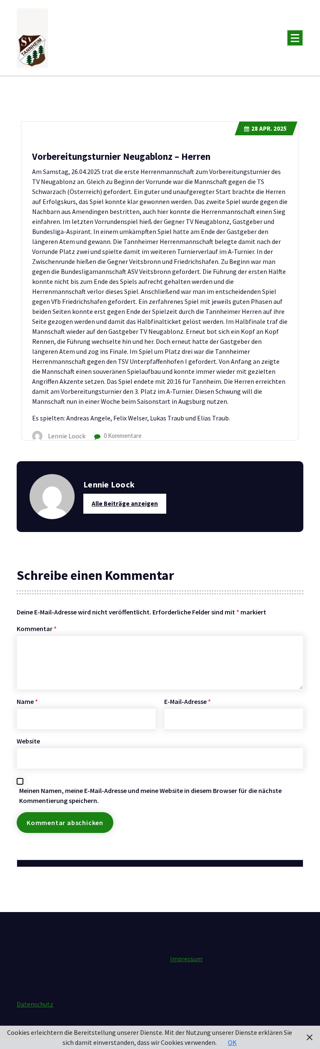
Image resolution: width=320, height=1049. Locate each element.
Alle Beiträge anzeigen (125, 503)
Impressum (186, 959)
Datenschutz (35, 1004)
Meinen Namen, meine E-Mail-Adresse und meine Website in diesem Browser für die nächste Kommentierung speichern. (150, 795)
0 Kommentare (122, 436)
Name (27, 701)
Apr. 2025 (269, 128)
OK (232, 1042)
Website (28, 741)
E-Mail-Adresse (187, 701)
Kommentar (37, 628)
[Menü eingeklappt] (295, 38)
